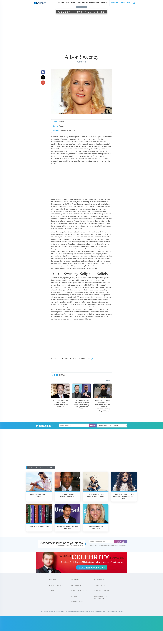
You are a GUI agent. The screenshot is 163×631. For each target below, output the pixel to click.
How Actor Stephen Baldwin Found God (67, 527)
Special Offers (125, 3)
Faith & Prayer (70, 3)
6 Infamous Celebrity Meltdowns (95, 527)
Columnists (75, 580)
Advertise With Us (56, 585)
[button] (134, 3)
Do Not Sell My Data (101, 590)
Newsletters (115, 3)
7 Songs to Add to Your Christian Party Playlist (95, 495)
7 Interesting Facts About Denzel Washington (67, 495)
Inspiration (61, 3)
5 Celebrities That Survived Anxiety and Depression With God (124, 496)
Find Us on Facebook (79, 590)
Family (104, 3)
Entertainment (94, 3)
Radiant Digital (77, 601)
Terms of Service (100, 585)
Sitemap (74, 596)
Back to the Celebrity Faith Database (70, 358)
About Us (52, 580)
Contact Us (53, 590)
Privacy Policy (99, 580)
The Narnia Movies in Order (39, 526)
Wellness (82, 3)
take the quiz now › (92, 567)
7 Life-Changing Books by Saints (39, 495)
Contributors (76, 585)
